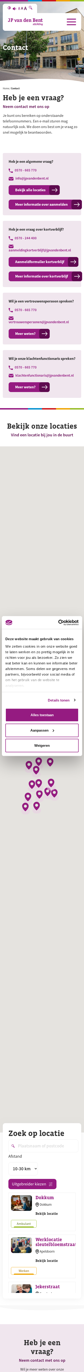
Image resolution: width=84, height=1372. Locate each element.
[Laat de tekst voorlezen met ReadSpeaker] (14, 8)
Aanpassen (39, 730)
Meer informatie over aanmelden (41, 204)
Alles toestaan (42, 715)
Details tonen (59, 700)
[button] (39, 763)
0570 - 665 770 (25, 170)
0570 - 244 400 (25, 238)
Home (6, 88)
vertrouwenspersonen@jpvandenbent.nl (39, 322)
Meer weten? (25, 333)
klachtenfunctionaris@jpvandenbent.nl (44, 375)
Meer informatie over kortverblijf (41, 276)
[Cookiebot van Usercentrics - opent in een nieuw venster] (59, 622)
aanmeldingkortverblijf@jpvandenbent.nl (40, 250)
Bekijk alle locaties (30, 190)
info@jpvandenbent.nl (32, 178)
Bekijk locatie (46, 1214)
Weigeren (42, 745)
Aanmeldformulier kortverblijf (39, 261)
